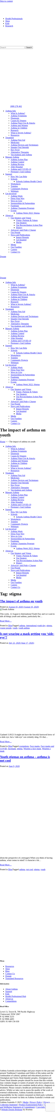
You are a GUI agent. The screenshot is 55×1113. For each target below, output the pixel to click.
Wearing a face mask (32, 748)
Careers (14, 249)
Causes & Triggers (18, 120)
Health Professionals (14, 18)
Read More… (6, 621)
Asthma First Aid (18, 140)
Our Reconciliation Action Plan (29, 225)
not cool (29, 869)
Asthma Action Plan (19, 159)
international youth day (35, 625)
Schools (14, 179)
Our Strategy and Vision (21, 218)
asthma (22, 625)
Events (13, 210)
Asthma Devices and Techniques (24, 145)
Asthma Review (17, 164)
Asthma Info (10, 111)
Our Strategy (21, 223)
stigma (49, 625)
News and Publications (20, 235)
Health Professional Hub (15, 996)
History (19, 227)
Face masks (35, 746)
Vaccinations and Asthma (21, 154)
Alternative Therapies (20, 152)
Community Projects (19, 189)
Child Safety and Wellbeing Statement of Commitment (27, 1106)
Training (14, 186)
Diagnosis (15, 118)
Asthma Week (17, 196)
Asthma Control (17, 162)
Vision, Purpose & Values (27, 220)
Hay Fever (15, 150)
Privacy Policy (36, 1102)
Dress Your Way (17, 198)
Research (9, 26)
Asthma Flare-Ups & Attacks (23, 123)
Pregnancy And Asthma (21, 172)
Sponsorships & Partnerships (23, 203)
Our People (15, 232)
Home (2, 441)
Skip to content (6, 1)
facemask (12, 748)
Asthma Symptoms (19, 116)
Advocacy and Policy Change (23, 230)
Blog (10, 625)
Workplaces (16, 184)
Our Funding (16, 247)
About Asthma (11, 989)
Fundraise (15, 206)
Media (18, 242)
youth (15, 628)
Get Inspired (21, 240)
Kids (7, 23)
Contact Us (15, 252)
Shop (7, 21)
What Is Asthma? (18, 113)
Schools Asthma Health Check (29, 181)
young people (5, 628)
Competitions (11, 1001)
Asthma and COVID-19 (21, 169)
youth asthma (24, 628)
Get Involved (10, 193)
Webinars (15, 191)
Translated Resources (14, 978)
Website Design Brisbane (11, 1109)
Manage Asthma (12, 157)
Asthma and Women (19, 125)
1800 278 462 (16, 106)
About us (9, 215)
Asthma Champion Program (22, 208)
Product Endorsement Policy (31, 1105)
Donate (8, 976)
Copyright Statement (45, 1107)
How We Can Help (19, 176)
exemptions (24, 746)
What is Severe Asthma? (21, 133)
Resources (15, 135)
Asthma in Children (19, 128)
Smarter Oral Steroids (20, 147)
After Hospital (17, 167)
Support (8, 174)
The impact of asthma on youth (21, 601)
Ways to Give (16, 201)
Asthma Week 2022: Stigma (28, 213)
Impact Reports (22, 237)
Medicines (15, 142)
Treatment (9, 137)
